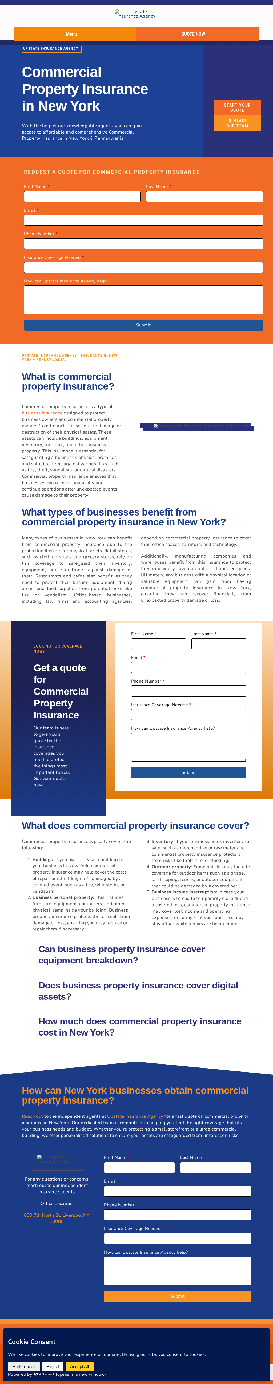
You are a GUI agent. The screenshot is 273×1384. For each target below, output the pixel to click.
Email (31, 210)
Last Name (158, 187)
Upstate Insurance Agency (135, 1116)
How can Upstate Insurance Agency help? (66, 281)
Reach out (32, 1116)
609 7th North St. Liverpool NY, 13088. (57, 1218)
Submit (143, 325)
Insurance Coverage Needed (54, 257)
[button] (136, 955)
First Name (37, 187)
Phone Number (41, 234)
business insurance (42, 413)
